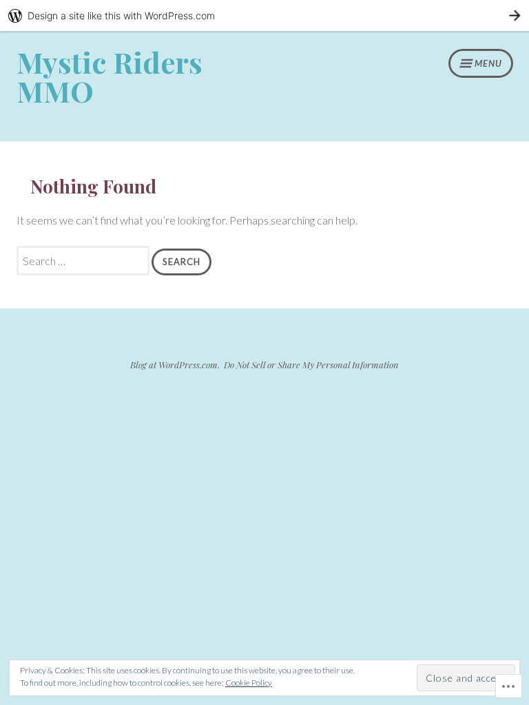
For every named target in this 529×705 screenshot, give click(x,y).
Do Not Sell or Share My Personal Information (311, 364)
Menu (488, 63)
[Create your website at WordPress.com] (264, 15)
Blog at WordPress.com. (175, 364)
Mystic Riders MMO (110, 76)
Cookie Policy (248, 682)
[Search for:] (84, 260)
